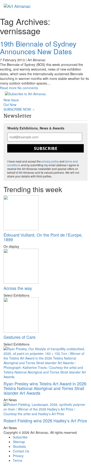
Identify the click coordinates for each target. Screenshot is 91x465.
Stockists (19, 446)
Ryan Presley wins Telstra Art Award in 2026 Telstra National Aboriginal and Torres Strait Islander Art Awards (45, 388)
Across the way (18, 288)
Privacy (18, 455)
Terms (17, 460)
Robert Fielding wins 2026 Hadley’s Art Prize (45, 420)
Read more (8, 87)
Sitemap (19, 441)
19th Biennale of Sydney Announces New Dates (38, 47)
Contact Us (21, 451)
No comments (28, 87)
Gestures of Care (19, 337)
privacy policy (50, 161)
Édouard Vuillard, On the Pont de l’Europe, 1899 (43, 237)
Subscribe (45, 148)
